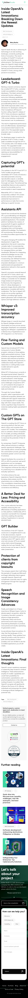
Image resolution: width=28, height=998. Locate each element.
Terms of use (9, 989)
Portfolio (11, 986)
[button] (25, 2)
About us (23, 986)
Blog (16, 986)
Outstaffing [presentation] (7, 924)
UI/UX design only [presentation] (8, 920)
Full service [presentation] (7, 916)
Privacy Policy (19, 989)
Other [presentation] (16, 924)
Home (4, 986)
